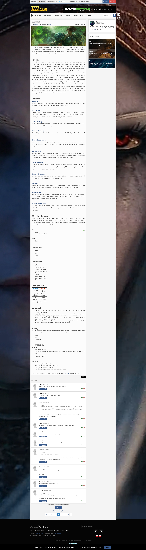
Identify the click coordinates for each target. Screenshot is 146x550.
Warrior (78, 24)
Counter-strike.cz (84, 1)
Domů (31, 531)
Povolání (50, 24)
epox (40, 393)
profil (95, 29)
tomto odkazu (101, 27)
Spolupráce (60, 531)
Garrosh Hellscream (38, 174)
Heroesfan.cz (63, 1)
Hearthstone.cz (53, 1)
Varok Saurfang (37, 122)
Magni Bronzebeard (38, 192)
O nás (89, 15)
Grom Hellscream (37, 163)
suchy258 (41, 432)
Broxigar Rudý (36, 110)
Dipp (40, 449)
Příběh (76, 15)
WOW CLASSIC (59, 15)
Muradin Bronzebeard (39, 203)
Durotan (34, 183)
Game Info (38, 15)
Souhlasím (107, 547)
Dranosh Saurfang (38, 131)
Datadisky (68, 15)
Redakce (37, 531)
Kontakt (43, 531)
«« (46, 514)
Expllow (41, 490)
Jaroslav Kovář (39, 533)
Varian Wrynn (36, 101)
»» (70, 514)
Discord (67, 373)
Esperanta (36, 24)
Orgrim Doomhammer (39, 140)
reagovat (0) (43, 388)
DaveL (41, 466)
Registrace (112, 1)
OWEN (41, 384)
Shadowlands (48, 15)
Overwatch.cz (73, 1)
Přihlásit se (105, 1)
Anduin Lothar (36, 151)
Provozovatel (52, 531)
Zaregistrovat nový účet (58, 510)
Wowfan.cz (42, 1)
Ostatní (82, 15)
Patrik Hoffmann (57, 533)
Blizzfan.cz (33, 1)
